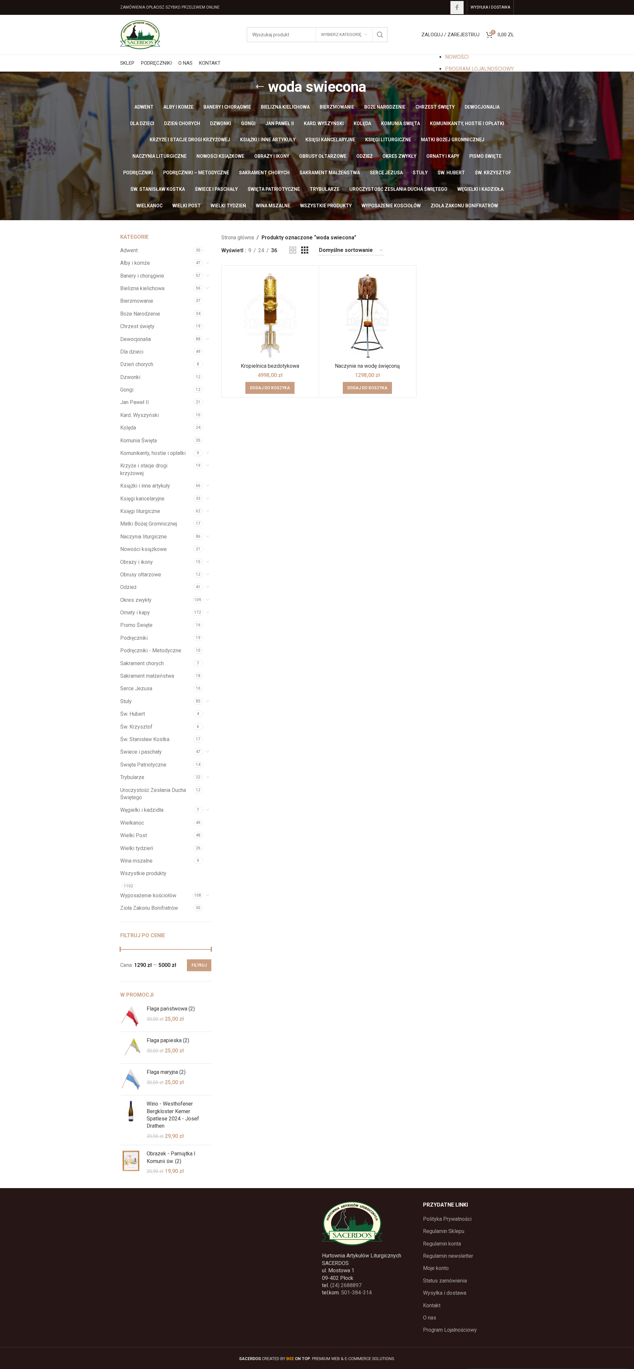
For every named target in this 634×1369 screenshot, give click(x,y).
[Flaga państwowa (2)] (131, 1016)
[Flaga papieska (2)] (131, 1047)
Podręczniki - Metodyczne (150, 650)
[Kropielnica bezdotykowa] (270, 314)
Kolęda (128, 428)
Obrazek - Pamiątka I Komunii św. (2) (171, 1157)
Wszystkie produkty (143, 873)
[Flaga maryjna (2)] (131, 1079)
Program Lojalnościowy (450, 1330)
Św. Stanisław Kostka (144, 739)
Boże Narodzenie (140, 314)
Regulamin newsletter (448, 1256)
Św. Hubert (132, 714)
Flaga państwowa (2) (171, 1009)
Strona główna (237, 237)
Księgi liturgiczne (140, 511)
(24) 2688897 (346, 1285)
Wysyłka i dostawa (444, 1293)
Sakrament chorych (142, 663)
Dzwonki (130, 377)
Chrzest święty (137, 326)
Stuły (126, 701)
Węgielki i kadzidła (141, 810)
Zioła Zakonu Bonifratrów (149, 908)
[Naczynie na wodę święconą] (367, 314)
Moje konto (436, 1268)
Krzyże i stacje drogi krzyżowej (143, 469)
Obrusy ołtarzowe (140, 574)
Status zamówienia (445, 1281)
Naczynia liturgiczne (143, 536)
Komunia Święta (138, 440)
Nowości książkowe (143, 549)
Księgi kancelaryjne (142, 499)
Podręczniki (134, 638)
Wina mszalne (136, 861)
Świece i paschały (141, 752)
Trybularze (132, 777)
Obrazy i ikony (136, 562)
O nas (429, 1318)
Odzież (128, 587)
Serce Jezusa (136, 688)
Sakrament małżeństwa (147, 676)
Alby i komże (135, 263)
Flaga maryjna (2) (166, 1072)
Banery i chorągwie (142, 276)
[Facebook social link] (457, 7)
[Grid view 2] (293, 250)
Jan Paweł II (134, 402)
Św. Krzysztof (136, 727)
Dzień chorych (136, 364)
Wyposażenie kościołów (148, 895)
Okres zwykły (136, 600)
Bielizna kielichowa (142, 288)
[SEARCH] (380, 34)
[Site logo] (140, 34)
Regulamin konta (442, 1244)
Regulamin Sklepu (443, 1231)
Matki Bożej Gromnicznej (148, 524)
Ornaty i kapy (135, 612)
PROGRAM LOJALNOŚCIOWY (479, 69)
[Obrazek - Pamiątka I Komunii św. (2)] (131, 1162)
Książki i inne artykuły (145, 486)
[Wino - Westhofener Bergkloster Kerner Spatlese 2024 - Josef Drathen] (131, 1120)
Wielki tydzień (136, 848)
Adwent (129, 250)
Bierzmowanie (136, 301)
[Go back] (260, 86)
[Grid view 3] (304, 250)
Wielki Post (133, 835)
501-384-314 (356, 1292)
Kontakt (431, 1305)
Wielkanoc (132, 823)
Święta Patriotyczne (143, 765)
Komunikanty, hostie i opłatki (153, 453)
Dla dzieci (131, 352)
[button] (270, 388)
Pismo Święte (136, 625)
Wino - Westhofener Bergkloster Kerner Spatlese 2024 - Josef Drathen (173, 1115)
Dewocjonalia (135, 339)
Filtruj (199, 965)
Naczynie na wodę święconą (367, 366)
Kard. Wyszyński (139, 415)
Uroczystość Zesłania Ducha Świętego (153, 794)
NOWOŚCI (457, 57)
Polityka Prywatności (447, 1219)
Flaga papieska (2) (168, 1040)
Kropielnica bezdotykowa (270, 366)
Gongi (126, 390)
